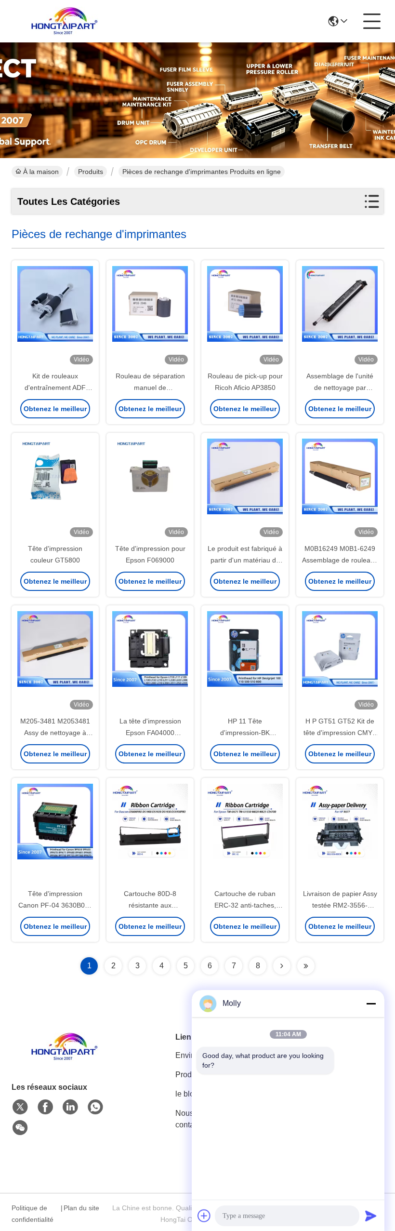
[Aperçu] (65, 1059)
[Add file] (204, 1215)
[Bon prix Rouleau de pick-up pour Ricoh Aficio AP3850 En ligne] (245, 316)
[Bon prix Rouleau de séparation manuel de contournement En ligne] (150, 316)
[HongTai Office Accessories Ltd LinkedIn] (70, 1107)
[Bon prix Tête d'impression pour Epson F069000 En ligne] (150, 489)
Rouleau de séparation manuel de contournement (150, 387)
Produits (90, 171)
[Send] (371, 1215)
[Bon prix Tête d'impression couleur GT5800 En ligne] (55, 489)
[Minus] (371, 1003)
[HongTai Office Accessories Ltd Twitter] (20, 1107)
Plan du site (81, 1208)
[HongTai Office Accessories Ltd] (65, 21)
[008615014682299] (95, 1107)
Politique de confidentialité (32, 1213)
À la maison (41, 171)
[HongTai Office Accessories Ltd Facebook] (45, 1107)
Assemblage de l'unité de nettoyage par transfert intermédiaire (340, 387)
